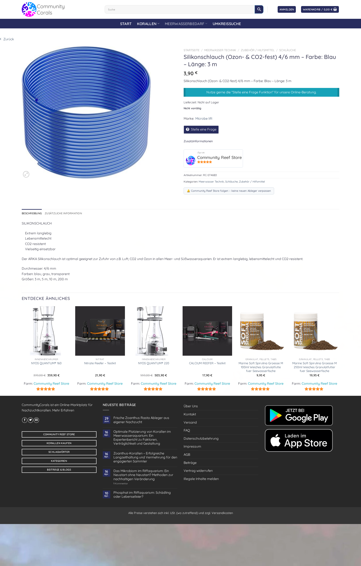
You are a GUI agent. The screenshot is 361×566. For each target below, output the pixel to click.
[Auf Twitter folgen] (30, 420)
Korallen (146, 23)
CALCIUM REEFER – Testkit (207, 363)
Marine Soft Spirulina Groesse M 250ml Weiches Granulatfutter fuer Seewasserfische (314, 367)
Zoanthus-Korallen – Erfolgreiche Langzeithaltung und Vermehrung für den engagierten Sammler (145, 457)
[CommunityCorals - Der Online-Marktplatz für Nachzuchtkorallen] (60, 9)
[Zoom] (26, 174)
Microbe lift (203, 118)
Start (126, 23)
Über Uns (191, 406)
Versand (190, 422)
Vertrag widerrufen (198, 470)
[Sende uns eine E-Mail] (36, 420)
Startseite (192, 50)
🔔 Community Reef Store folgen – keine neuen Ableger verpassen (229, 190)
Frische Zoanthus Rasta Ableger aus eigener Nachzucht (141, 420)
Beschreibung (32, 213)
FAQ (187, 430)
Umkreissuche (227, 23)
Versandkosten (222, 513)
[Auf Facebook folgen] (24, 420)
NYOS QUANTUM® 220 (153, 363)
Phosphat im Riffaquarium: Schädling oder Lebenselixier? (142, 495)
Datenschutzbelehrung (201, 438)
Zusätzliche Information (63, 213)
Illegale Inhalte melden (201, 479)
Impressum (192, 446)
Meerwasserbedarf (185, 23)
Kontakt (190, 414)
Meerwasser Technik (220, 50)
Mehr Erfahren (63, 410)
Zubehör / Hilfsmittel (258, 50)
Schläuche (287, 50)
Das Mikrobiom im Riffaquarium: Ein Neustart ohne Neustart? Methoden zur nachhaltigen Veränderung (143, 475)
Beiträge (190, 463)
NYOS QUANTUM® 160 (46, 363)
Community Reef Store (219, 157)
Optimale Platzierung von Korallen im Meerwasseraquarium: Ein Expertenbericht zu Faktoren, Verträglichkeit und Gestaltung (142, 438)
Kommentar (120, 483)
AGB (187, 454)
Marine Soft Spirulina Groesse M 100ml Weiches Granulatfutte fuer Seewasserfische (261, 367)
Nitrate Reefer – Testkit (100, 363)
